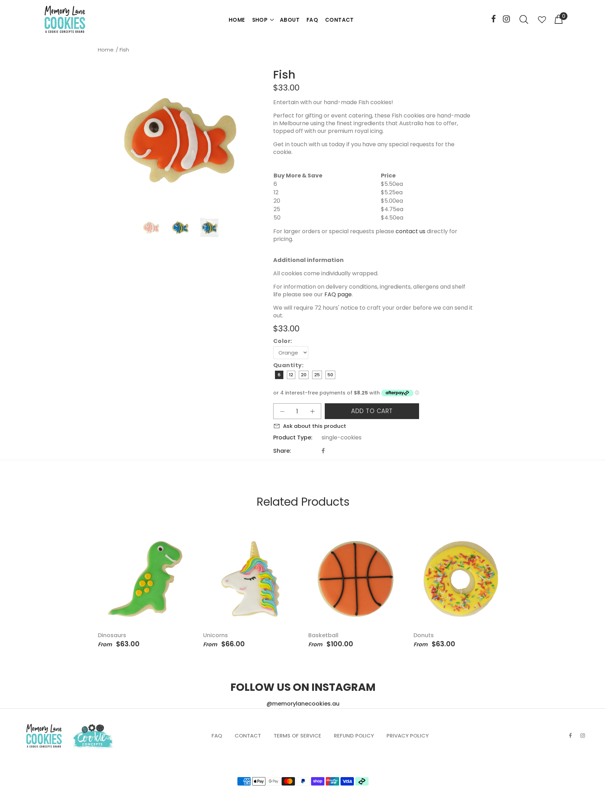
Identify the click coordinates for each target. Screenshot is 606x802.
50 (330, 375)
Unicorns (215, 635)
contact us (410, 231)
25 (317, 375)
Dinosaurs (112, 635)
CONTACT (339, 19)
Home (106, 49)
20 (304, 375)
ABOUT (289, 19)
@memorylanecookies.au (303, 704)
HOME (237, 19)
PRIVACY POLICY (407, 735)
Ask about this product (314, 426)
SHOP (260, 19)
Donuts (423, 635)
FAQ (312, 19)
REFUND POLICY (354, 735)
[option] (155, 227)
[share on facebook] (323, 451)
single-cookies (342, 437)
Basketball (323, 635)
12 (291, 375)
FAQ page (338, 294)
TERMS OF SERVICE (297, 735)
